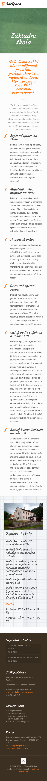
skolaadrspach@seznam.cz (18, 745)
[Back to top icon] (23, 761)
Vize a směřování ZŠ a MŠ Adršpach (19, 647)
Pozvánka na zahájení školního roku (23, 657)
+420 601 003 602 (33, 737)
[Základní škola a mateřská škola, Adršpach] (11, 4)
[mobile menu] (43, 4)
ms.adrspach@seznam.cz (17, 748)
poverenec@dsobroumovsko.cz (19, 692)
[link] (23, 516)
